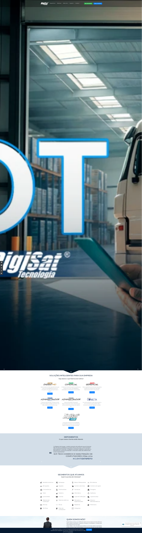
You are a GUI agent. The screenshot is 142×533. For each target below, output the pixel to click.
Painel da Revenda (97, 3)
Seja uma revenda (88, 3)
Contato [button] (77, 3)
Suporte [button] (71, 3)
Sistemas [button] (59, 3)
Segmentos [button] (52, 3)
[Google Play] (1, 273)
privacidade (70, 531)
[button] (4, 369)
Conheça (50, 393)
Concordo (89, 529)
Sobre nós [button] (65, 3)
